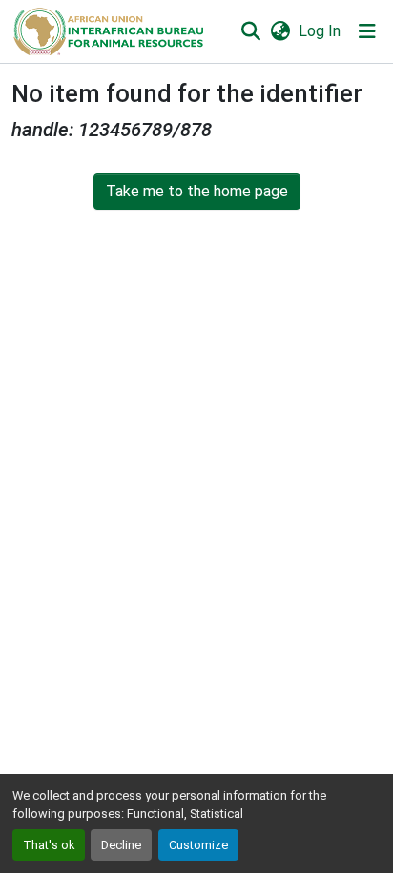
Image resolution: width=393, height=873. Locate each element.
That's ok (48, 845)
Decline (121, 845)
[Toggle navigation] (367, 31)
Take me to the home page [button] (197, 191)
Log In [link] (320, 31)
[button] (107, 31)
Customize (198, 845)
